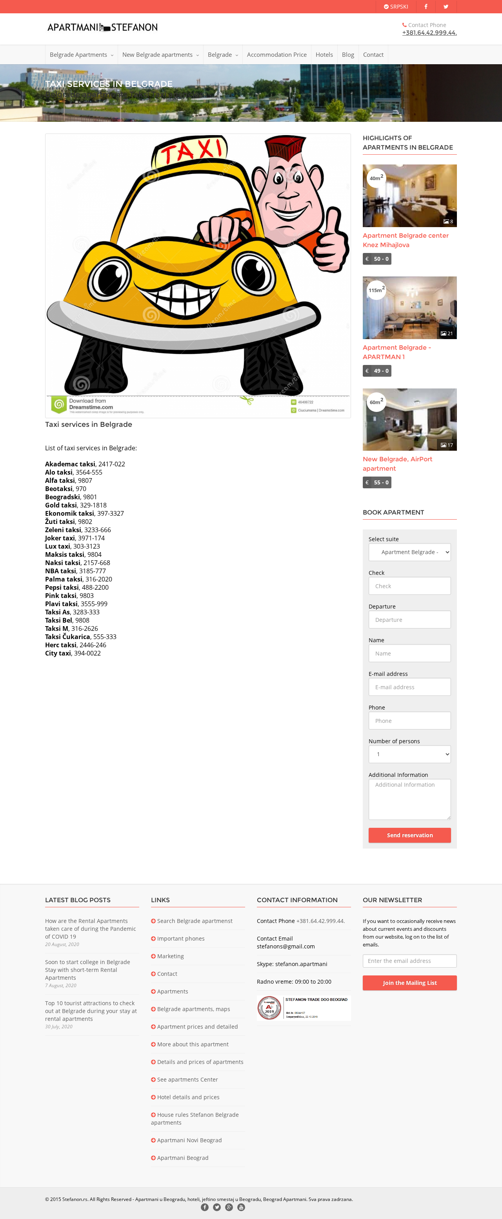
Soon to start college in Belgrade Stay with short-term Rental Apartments (87, 969)
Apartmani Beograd (182, 1157)
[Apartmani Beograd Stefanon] (102, 27)
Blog (348, 54)
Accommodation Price (277, 54)
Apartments (172, 991)
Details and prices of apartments (200, 1061)
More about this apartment (192, 1044)
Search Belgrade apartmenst (194, 921)
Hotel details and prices (188, 1097)
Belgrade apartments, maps (193, 1009)
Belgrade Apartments (78, 54)
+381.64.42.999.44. (429, 32)
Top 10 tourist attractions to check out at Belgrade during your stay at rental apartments (91, 1010)
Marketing (170, 956)
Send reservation (410, 835)
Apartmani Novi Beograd (189, 1140)
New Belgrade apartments (157, 54)
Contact (373, 54)
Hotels (324, 54)
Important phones (180, 938)
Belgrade (220, 54)
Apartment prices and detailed (197, 1026)
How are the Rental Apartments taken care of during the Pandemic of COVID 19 (90, 928)
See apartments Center (187, 1079)
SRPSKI (398, 6)
